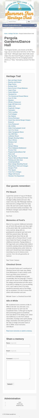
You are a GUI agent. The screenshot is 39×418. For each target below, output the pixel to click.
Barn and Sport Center (15, 80)
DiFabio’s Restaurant (14, 102)
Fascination (11, 110)
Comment (12, 358)
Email (11, 351)
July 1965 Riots (12, 134)
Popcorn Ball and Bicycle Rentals (18, 158)
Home (5, 33)
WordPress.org (19, 405)
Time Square (12, 170)
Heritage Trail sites (13, 33)
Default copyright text (11, 414)
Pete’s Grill (11, 154)
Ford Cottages (12, 114)
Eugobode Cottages (14, 108)
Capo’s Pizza (12, 90)
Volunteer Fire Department (16, 176)
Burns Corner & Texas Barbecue (18, 88)
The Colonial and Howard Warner (18, 96)
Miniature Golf (12, 142)
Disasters (11, 100)
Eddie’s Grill (11, 106)
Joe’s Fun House (13, 130)
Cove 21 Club (12, 98)
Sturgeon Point (12, 168)
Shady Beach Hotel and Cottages (18, 166)
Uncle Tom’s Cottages (14, 172)
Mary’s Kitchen (12, 140)
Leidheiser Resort (13, 136)
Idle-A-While (12, 126)
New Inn (10, 144)
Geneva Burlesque (13, 118)
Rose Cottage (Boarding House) (17, 164)
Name (11, 343)
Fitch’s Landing (12, 112)
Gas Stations (12, 116)
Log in (19, 402)
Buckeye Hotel (12, 86)
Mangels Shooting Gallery (16, 138)
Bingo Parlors (12, 84)
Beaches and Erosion (14, 82)
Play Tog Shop (12, 156)
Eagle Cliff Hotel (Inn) (14, 104)
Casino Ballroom (13, 92)
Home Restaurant (13, 124)
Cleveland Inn (12, 94)
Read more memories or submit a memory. (19, 331)
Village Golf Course (14, 174)
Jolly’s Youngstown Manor (16, 132)
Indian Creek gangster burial (16, 128)
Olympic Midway (13, 146)
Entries (20, 403)
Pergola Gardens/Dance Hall (16, 152)
